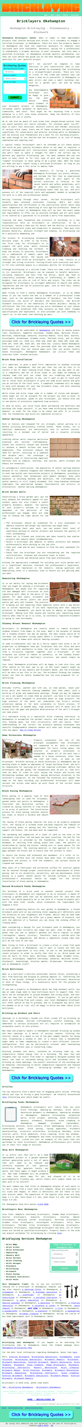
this (4, 1097)
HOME (45, 15)
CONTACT (65, 15)
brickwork (14, 106)
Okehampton (44, 330)
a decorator (44, 1303)
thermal (63, 127)
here (59, 1233)
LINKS (52, 15)
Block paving (9, 796)
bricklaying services (13, 1126)
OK (52, 1426)
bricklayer (18, 43)
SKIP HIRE (33, 1308)
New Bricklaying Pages (15, 1408)
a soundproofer (10, 1311)
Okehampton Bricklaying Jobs (17, 1348)
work (71, 213)
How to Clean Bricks (30, 730)
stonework (37, 1121)
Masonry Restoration (61, 1362)
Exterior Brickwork (19, 1357)
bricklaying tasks (61, 1137)
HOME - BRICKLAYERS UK (41, 1399)
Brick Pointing (31, 1370)
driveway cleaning (28, 1314)
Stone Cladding (35, 1365)
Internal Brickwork (38, 1362)
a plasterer (42, 1311)
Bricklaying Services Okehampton (27, 1238)
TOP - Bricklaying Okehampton (17, 1387)
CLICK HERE (43, 1204)
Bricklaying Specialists (44, 1357)
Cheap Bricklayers (56, 1365)
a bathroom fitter (32, 1290)
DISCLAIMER (75, 15)
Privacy (78, 1408)
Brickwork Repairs (54, 1360)
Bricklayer (73, 1360)
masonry (24, 1121)
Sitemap (3, 1408)
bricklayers (38, 223)
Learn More (43, 1426)
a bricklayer (23, 1287)
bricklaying (74, 69)
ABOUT (58, 15)
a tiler (59, 1308)
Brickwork (47, 1370)
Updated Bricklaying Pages (34, 1408)
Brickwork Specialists (36, 1376)
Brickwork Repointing (14, 1373)
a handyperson (72, 1311)
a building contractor (46, 1298)
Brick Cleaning (70, 1368)
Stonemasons (66, 1357)
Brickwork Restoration (14, 1362)
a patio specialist (28, 1300)
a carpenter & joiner (43, 1306)
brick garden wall (70, 563)
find (10, 1214)
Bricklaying (8, 330)
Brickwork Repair (11, 1370)
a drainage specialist (45, 1292)
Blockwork (19, 1365)
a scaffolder (26, 1295)
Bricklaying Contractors (16, 1368)
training (51, 202)
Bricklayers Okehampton (48, 1387)
